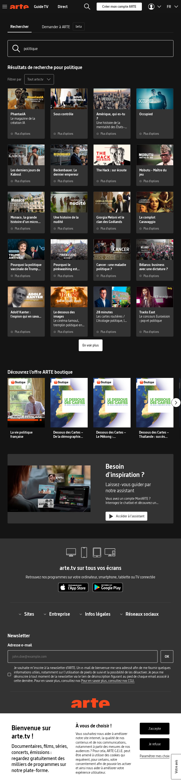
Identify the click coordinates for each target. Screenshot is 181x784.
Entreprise (59, 614)
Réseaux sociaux (142, 614)
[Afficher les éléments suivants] (176, 402)
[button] (87, 6)
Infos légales (98, 614)
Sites (29, 614)
